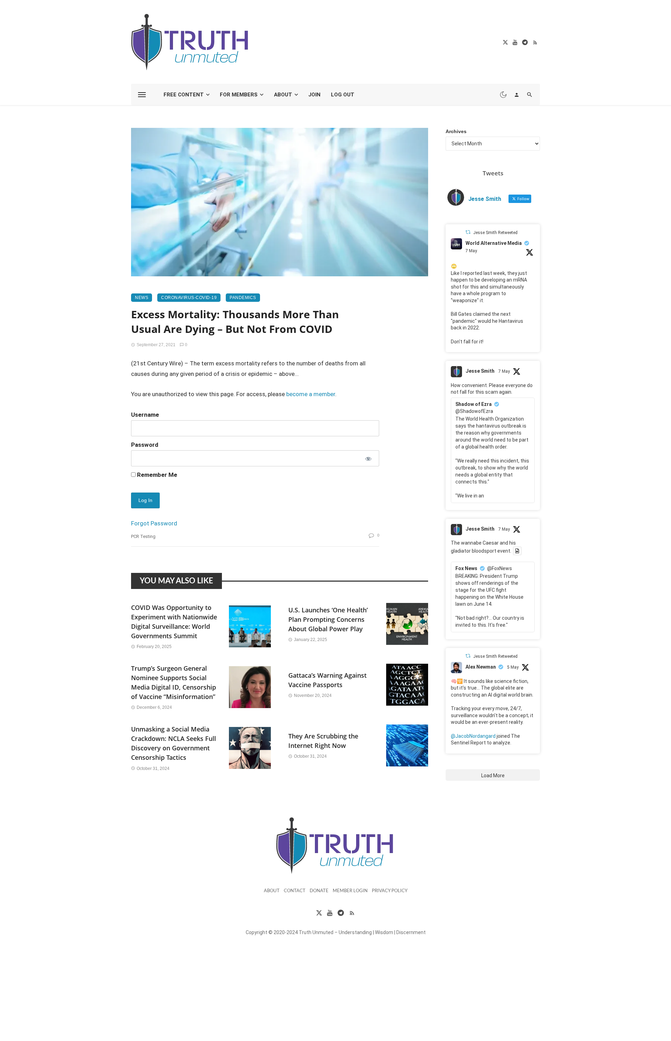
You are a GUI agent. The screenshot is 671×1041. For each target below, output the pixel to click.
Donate (319, 891)
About (283, 95)
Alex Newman (481, 667)
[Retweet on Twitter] (468, 232)
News (141, 297)
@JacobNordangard (473, 736)
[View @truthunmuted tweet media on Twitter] (517, 551)
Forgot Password (154, 523)
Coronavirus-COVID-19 (189, 297)
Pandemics (243, 297)
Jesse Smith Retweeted (495, 232)
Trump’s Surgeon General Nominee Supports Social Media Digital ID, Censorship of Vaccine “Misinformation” (173, 682)
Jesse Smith (480, 371)
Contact (294, 891)
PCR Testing (143, 536)
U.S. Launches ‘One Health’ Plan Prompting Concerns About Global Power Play (328, 619)
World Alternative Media (494, 243)
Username (145, 414)
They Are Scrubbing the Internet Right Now (323, 741)
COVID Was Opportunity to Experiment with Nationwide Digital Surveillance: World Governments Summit (174, 621)
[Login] (516, 94)
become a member (310, 394)
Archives (456, 131)
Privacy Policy (389, 891)
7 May (471, 250)
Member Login (350, 891)
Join (314, 95)
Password (144, 444)
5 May (513, 667)
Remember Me (156, 474)
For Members (239, 95)
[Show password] (367, 458)
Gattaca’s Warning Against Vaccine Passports (327, 680)
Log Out (342, 95)
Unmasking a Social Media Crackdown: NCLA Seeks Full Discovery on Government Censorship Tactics (173, 743)
